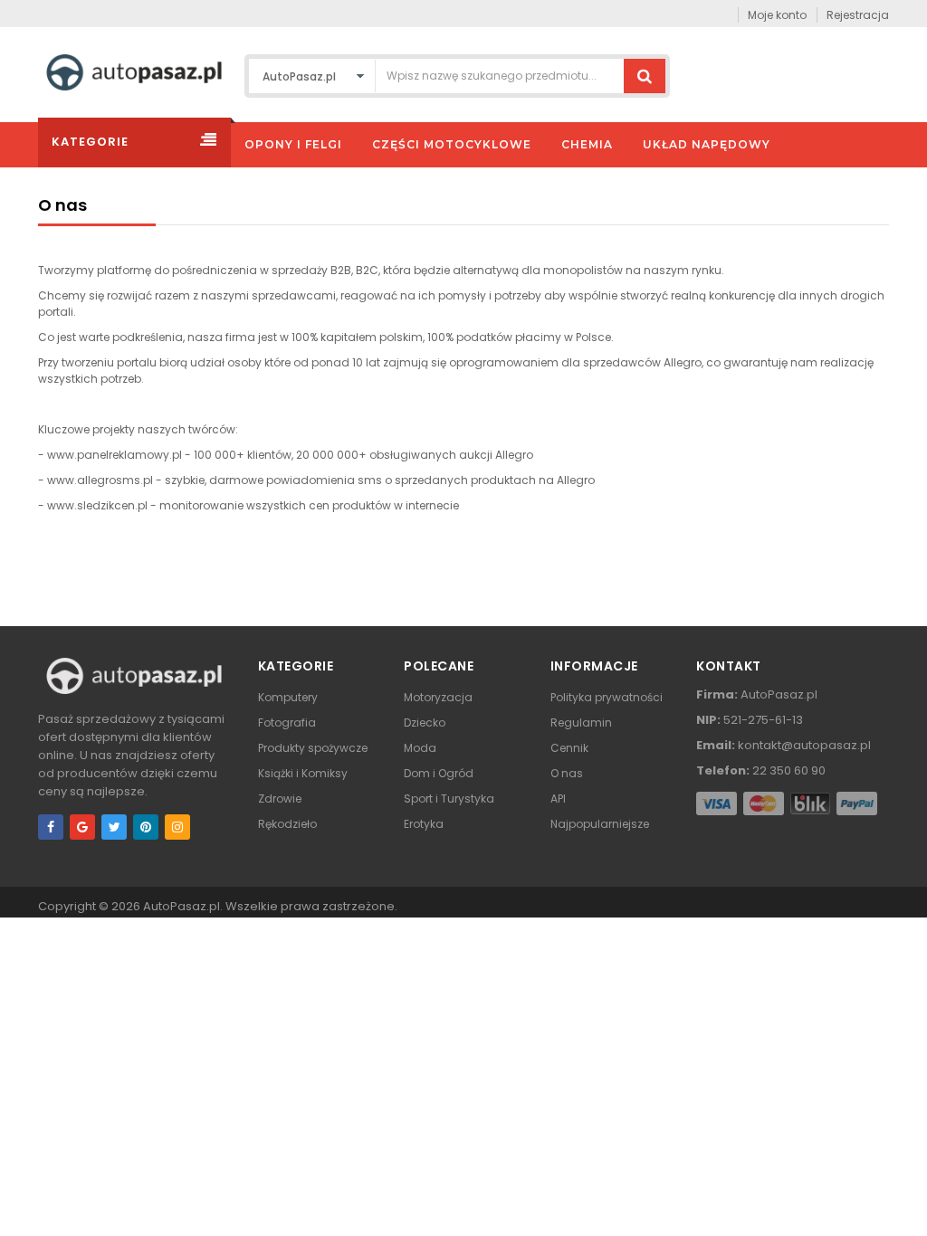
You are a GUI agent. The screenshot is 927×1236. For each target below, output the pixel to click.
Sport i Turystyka (449, 798)
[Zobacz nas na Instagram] (177, 827)
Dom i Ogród (438, 773)
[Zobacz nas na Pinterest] (145, 827)
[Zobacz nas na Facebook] (50, 827)
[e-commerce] (134, 71)
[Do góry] (908, 1203)
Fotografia (287, 722)
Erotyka (424, 824)
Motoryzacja (438, 697)
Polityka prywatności (606, 697)
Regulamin (581, 722)
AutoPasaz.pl (181, 906)
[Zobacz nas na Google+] (82, 827)
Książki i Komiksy (303, 773)
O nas (566, 773)
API (558, 798)
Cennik (569, 748)
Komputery (288, 697)
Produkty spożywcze (313, 748)
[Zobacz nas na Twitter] (114, 827)
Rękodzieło (287, 824)
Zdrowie (279, 798)
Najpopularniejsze (599, 824)
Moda (420, 748)
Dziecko (424, 722)
